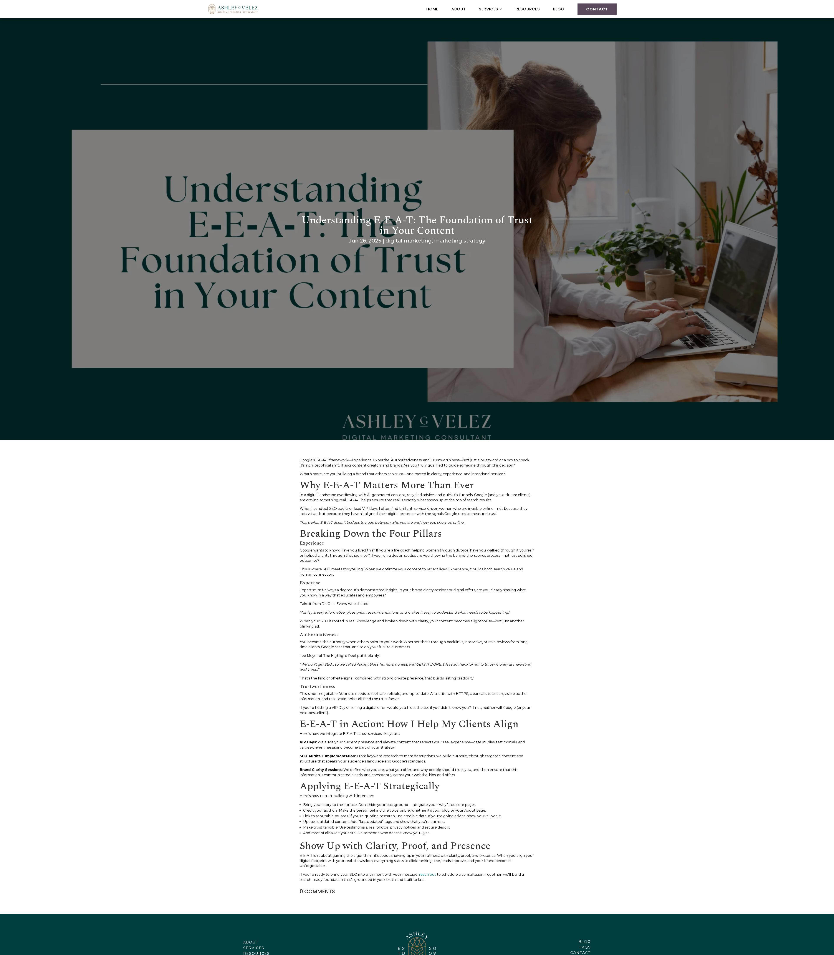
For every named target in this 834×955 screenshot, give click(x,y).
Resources (528, 9)
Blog (558, 9)
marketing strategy (459, 241)
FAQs (585, 947)
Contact (597, 9)
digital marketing (409, 241)
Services (488, 9)
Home (432, 9)
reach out (427, 874)
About (458, 9)
